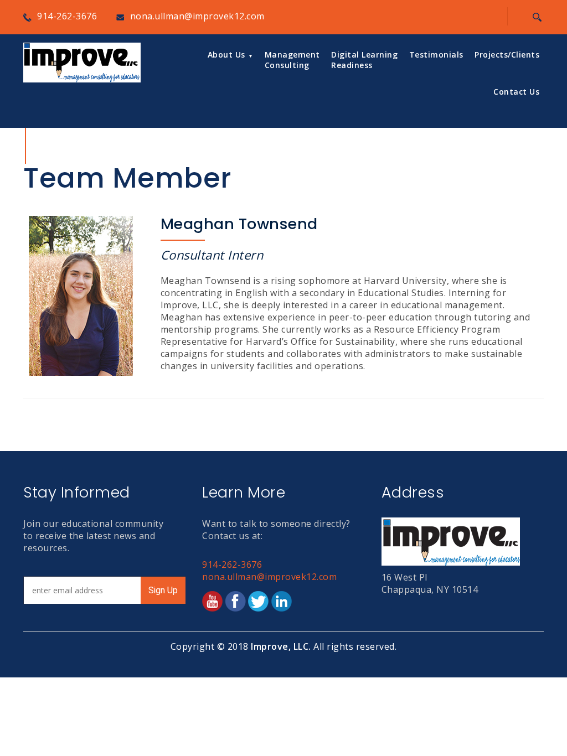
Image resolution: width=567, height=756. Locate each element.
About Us (226, 54)
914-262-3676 (67, 16)
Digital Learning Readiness (364, 59)
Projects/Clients (507, 54)
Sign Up (163, 590)
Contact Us (516, 91)
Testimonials (436, 54)
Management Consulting (292, 59)
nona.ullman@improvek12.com (197, 16)
